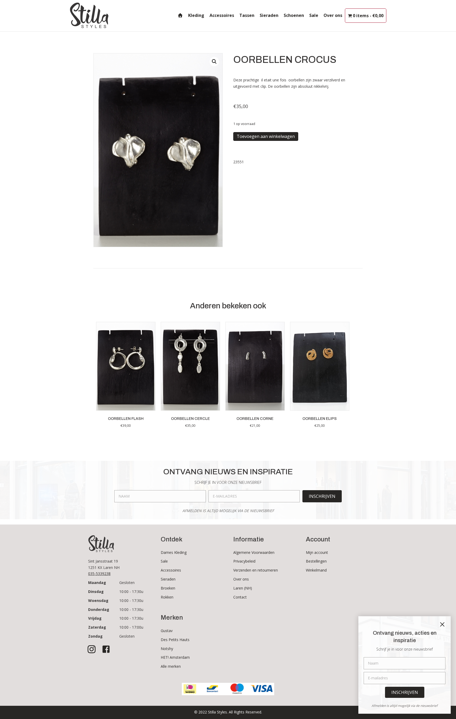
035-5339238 (99, 573)
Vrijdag (95, 618)
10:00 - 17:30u (131, 591)
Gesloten (127, 582)
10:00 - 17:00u (131, 627)
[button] (214, 61)
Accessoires (222, 15)
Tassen (246, 15)
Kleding (196, 15)
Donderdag (98, 609)
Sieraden (269, 15)
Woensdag (98, 600)
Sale (313, 15)
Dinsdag (96, 591)
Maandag (97, 582)
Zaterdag (97, 627)
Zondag (95, 636)
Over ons (333, 15)
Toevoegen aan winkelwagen (266, 136)
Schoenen (294, 15)
